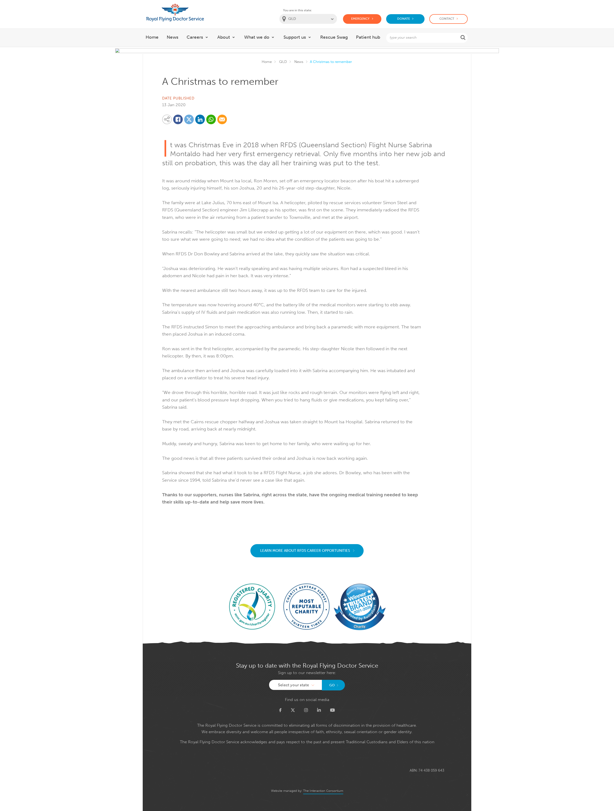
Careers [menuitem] (195, 37)
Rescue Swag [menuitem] (334, 37)
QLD (283, 62)
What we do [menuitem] (256, 37)
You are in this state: (297, 10)
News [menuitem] (172, 37)
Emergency (360, 18)
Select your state (293, 684)
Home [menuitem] (152, 37)
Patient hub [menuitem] (368, 37)
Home (267, 62)
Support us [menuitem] (294, 37)
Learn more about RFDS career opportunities (305, 550)
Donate (403, 18)
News (298, 62)
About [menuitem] (223, 37)
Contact (446, 18)
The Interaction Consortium (323, 791)
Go (332, 685)
